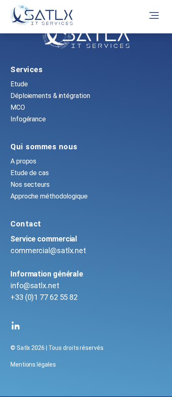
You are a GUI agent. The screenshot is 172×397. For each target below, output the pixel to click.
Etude (19, 84)
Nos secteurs (30, 184)
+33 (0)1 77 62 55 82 (44, 297)
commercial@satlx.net (48, 250)
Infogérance (28, 119)
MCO (17, 107)
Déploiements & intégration (50, 96)
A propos (23, 161)
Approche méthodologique (49, 196)
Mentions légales (33, 364)
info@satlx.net (34, 285)
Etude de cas (29, 173)
